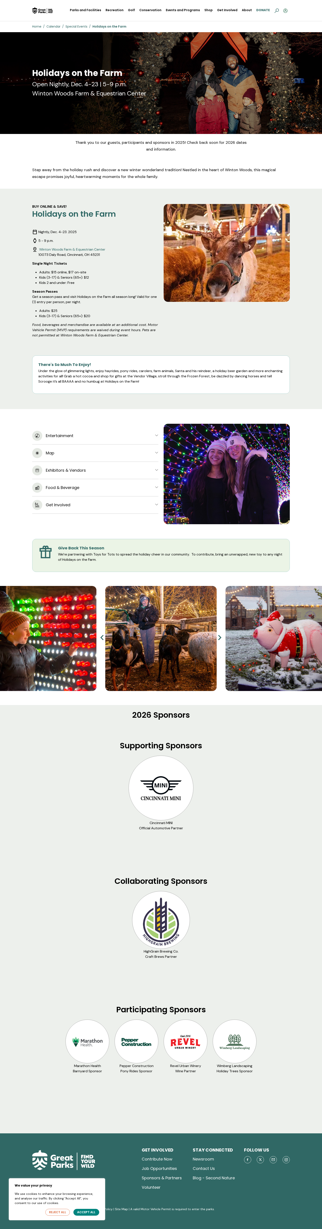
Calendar (53, 26)
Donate (263, 10)
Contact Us (204, 1168)
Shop (208, 10)
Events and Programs (183, 10)
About (247, 10)
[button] (276, 10)
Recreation (115, 10)
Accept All (86, 1212)
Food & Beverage (62, 487)
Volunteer (151, 1187)
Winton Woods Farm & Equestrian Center (71, 249)
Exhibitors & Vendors (66, 470)
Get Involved (227, 10)
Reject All (57, 1212)
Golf (131, 10)
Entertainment (59, 435)
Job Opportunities (159, 1168)
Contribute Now (157, 1159)
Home (36, 26)
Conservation (150, 10)
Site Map (121, 1209)
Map (50, 453)
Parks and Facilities (85, 10)
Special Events (76, 26)
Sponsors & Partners (162, 1178)
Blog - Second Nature (214, 1178)
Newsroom (203, 1159)
